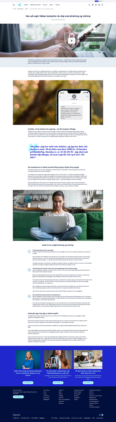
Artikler (26, 8)
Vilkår (93, 418)
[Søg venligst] (89, 5)
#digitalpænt (46, 399)
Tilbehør (57, 4)
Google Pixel (76, 397)
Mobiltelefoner (92, 397)
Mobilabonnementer (35, 4)
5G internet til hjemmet (94, 407)
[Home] (19, 4)
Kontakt (60, 393)
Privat (97, 1)
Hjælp (60, 392)
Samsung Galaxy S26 (94, 401)
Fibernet (91, 405)
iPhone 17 (91, 392)
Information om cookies (76, 418)
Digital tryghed (20, 8)
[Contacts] (95, 5)
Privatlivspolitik (99, 418)
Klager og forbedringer (65, 418)
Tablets (51, 4)
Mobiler (26, 4)
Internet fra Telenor (93, 403)
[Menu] (14, 5)
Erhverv (100, 1)
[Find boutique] (92, 5)
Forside (14, 8)
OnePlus (76, 399)
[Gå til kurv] (99, 5)
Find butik (61, 397)
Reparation (61, 403)
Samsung (76, 395)
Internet (45, 4)
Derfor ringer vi (54, 418)
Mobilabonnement (93, 399)
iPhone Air (91, 393)
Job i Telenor (46, 395)
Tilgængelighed (87, 418)
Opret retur (61, 401)
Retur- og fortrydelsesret (64, 399)
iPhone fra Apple (77, 392)
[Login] (102, 5)
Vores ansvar (46, 397)
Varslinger (61, 395)
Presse (45, 393)
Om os (45, 392)
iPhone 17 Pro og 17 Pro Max (95, 395)
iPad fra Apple (77, 393)
